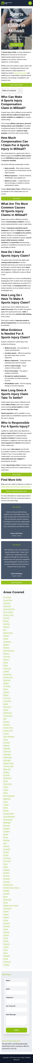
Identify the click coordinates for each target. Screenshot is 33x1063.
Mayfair (5, 704)
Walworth (6, 627)
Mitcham (6, 810)
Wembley (6, 890)
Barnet (5, 896)
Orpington (6, 828)
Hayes (5, 953)
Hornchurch (7, 861)
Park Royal (7, 858)
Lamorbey (6, 742)
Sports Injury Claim (20, 73)
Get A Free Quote (16, 582)
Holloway (6, 722)
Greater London (8, 615)
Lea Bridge (6, 686)
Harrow (5, 929)
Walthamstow (7, 757)
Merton (5, 808)
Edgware (6, 917)
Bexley (5, 781)
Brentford (6, 873)
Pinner (5, 950)
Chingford (6, 831)
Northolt (5, 941)
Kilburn (5, 793)
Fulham (5, 787)
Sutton (5, 864)
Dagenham (7, 799)
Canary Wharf (7, 600)
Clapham (6, 692)
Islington (6, 683)
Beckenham (7, 707)
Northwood (6, 962)
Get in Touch (16, 474)
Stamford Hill (7, 713)
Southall (6, 935)
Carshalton (6, 849)
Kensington (7, 760)
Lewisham (6, 624)
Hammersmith (7, 819)
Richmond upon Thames (11, 888)
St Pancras (6, 698)
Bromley (6, 621)
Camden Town (8, 727)
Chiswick (6, 846)
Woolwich (6, 647)
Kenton (5, 920)
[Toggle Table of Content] (19, 90)
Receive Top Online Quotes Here (16, 491)
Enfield (5, 867)
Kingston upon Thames (10, 905)
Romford (6, 852)
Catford (5, 639)
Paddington (7, 754)
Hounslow (6, 926)
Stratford (6, 645)
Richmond (6, 879)
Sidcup (5, 739)
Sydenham (6, 680)
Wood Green (7, 784)
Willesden (6, 840)
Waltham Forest (8, 763)
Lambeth (6, 671)
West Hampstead (8, 796)
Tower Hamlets (8, 612)
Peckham (6, 618)
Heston (5, 938)
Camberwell (7, 642)
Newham (6, 653)
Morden (5, 834)
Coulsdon (6, 893)
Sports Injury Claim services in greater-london (16, 486)
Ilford (5, 719)
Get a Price (16, 198)
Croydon (6, 805)
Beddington (7, 822)
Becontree (6, 775)
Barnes (5, 837)
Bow (4, 630)
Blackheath (7, 606)
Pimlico (5, 689)
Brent (5, 843)
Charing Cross (8, 677)
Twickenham (7, 908)
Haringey (6, 772)
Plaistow (6, 636)
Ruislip (5, 959)
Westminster (7, 674)
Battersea (6, 745)
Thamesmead (7, 716)
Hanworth (6, 944)
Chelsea (6, 733)
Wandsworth (7, 778)
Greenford (6, 923)
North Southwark (8, 650)
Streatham (6, 725)
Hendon (6, 855)
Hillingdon (6, 956)
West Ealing (7, 899)
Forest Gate (7, 668)
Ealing (5, 902)
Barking (5, 695)
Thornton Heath (8, 766)
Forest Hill (6, 656)
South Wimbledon (9, 816)
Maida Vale (7, 769)
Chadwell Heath (8, 813)
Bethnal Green (8, 633)
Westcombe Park (8, 609)
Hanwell (6, 911)
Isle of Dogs (7, 597)
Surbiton (6, 914)
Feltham (6, 947)
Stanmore (6, 932)
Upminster (6, 882)
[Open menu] (30, 3)
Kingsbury (6, 870)
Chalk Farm (7, 751)
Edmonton (6, 825)
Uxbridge (6, 965)
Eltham (5, 662)
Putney (5, 802)
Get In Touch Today (16, 85)
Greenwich (6, 603)
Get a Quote (15, 45)
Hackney (6, 659)
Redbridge (6, 748)
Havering (6, 876)
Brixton (5, 665)
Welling (5, 710)
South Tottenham (8, 736)
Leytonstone (7, 701)
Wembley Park (8, 885)
